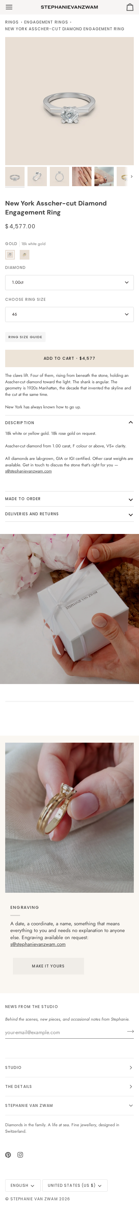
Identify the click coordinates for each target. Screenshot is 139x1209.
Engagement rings (46, 22)
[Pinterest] (8, 1155)
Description (19, 422)
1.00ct (17, 282)
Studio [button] (13, 1067)
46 (14, 314)
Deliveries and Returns (32, 514)
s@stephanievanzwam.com (38, 944)
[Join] (128, 1031)
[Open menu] (15, 7)
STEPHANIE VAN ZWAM (34, 1199)
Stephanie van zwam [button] (29, 1105)
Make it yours (48, 966)
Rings (12, 22)
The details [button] (18, 1086)
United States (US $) (72, 1185)
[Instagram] (20, 1155)
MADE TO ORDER (23, 498)
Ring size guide (25, 336)
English (20, 1185)
